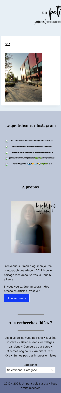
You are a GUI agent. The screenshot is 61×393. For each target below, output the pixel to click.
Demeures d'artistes (37, 346)
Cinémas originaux (19, 351)
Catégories (30, 364)
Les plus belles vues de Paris (24, 337)
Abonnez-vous (17, 298)
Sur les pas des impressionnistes (34, 355)
